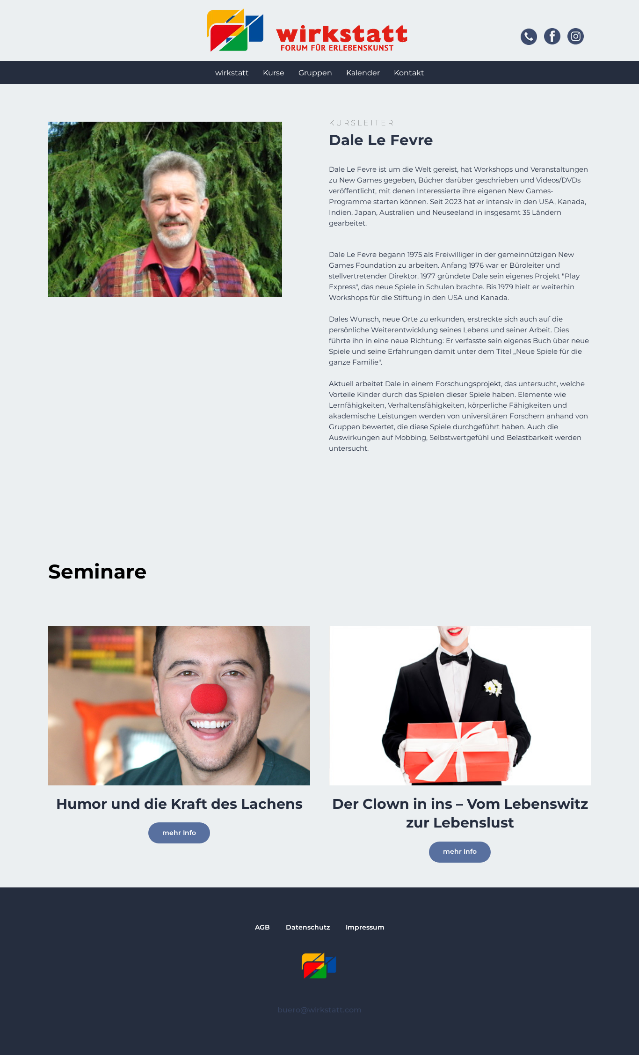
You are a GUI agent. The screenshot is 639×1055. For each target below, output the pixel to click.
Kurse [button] (273, 72)
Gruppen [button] (315, 72)
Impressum (365, 927)
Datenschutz (308, 927)
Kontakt (409, 72)
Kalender (363, 72)
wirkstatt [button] (232, 72)
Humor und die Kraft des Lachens (179, 804)
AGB (262, 927)
